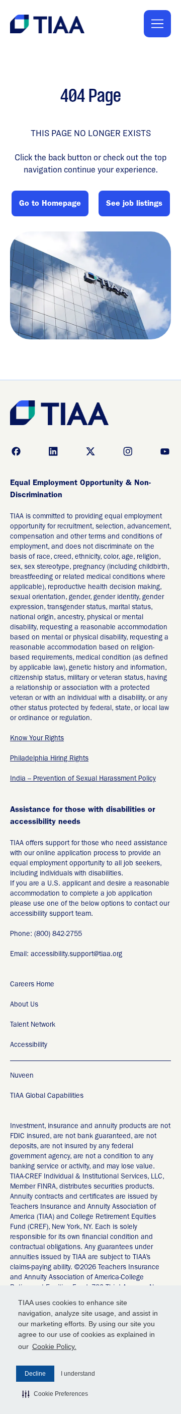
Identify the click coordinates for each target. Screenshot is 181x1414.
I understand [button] (78, 1373)
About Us (24, 1005)
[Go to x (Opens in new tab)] (90, 451)
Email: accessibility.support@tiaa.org (66, 954)
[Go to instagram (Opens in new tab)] (128, 451)
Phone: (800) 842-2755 (46, 934)
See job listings (134, 204)
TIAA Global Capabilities (46, 1096)
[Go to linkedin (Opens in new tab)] (53, 451)
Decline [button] (35, 1373)
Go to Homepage (50, 204)
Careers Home (32, 984)
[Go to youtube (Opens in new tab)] (165, 451)
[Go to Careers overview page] (48, 24)
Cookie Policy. (54, 1346)
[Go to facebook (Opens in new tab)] (16, 451)
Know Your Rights (37, 738)
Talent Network (32, 1025)
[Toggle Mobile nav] (157, 23)
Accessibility (28, 1045)
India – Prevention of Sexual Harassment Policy (83, 779)
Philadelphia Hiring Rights (49, 758)
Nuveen (22, 1076)
